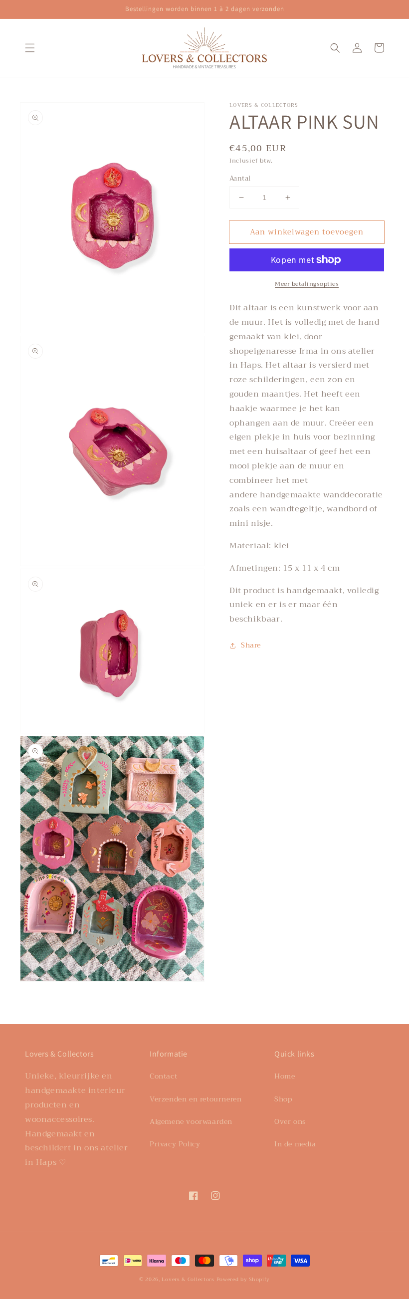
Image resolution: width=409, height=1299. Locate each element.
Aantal (239, 179)
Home (284, 1076)
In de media (295, 1144)
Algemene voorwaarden (191, 1121)
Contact (163, 1076)
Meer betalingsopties (307, 283)
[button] (30, 48)
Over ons (290, 1121)
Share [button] (251, 645)
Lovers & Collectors (188, 1279)
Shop (283, 1099)
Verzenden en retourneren (195, 1099)
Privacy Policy (175, 1144)
